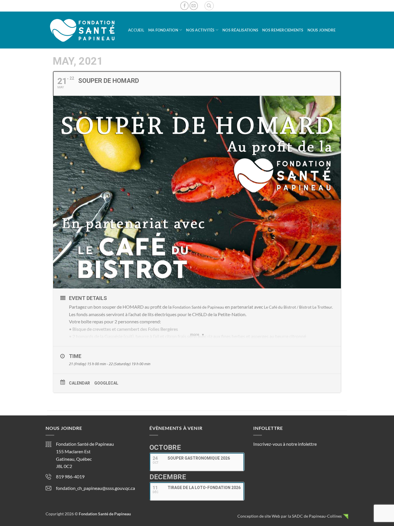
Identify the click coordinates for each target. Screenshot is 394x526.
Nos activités (200, 30)
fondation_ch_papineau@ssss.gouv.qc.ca (95, 488)
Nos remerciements (282, 30)
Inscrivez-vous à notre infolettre (285, 444)
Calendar (79, 383)
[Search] (209, 5)
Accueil (136, 30)
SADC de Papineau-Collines (317, 516)
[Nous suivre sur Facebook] (184, 5)
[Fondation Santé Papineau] (82, 30)
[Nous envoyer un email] (194, 5)
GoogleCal (106, 383)
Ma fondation (163, 30)
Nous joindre (321, 30)
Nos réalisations (240, 30)
